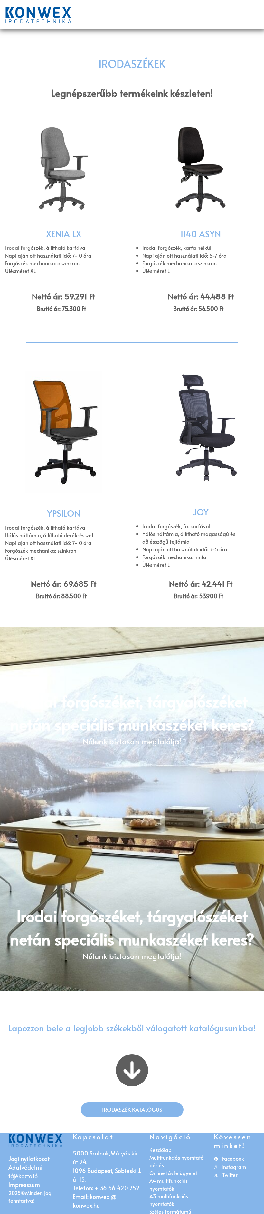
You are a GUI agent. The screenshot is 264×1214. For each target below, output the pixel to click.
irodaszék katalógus (132, 1109)
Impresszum (24, 1185)
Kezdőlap (160, 1149)
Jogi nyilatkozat (29, 1159)
